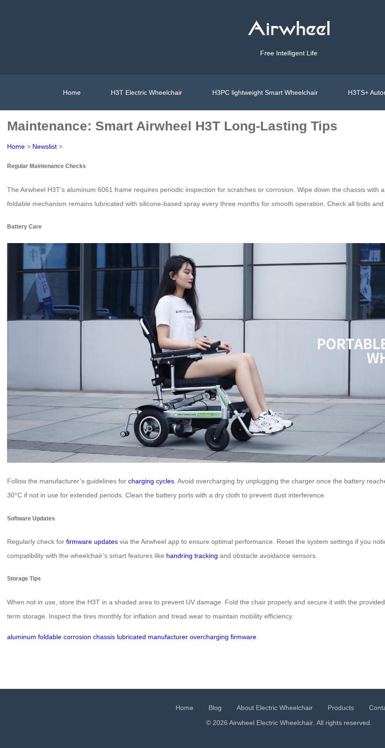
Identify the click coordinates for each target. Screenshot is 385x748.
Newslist (44, 146)
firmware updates (92, 541)
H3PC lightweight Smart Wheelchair (265, 92)
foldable (50, 637)
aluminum (21, 637)
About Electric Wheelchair (275, 707)
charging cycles (151, 481)
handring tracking (192, 555)
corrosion (77, 637)
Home (72, 92)
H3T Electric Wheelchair (146, 92)
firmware (243, 637)
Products (341, 707)
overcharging (209, 637)
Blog (215, 707)
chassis (104, 637)
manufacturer (168, 637)
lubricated (131, 637)
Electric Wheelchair (284, 722)
